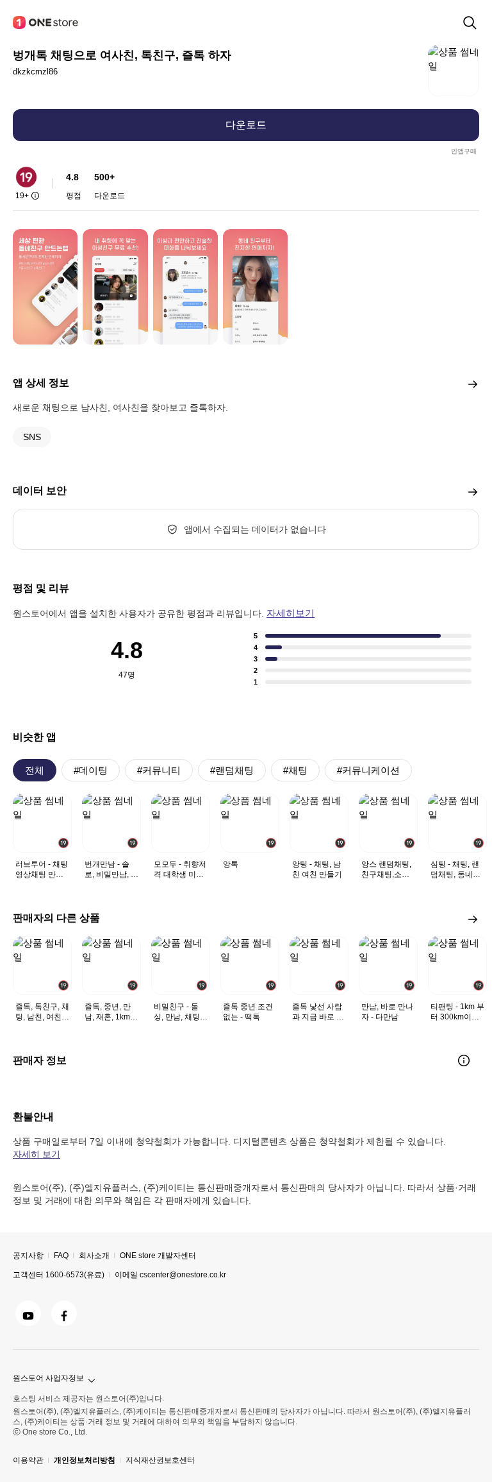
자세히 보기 (36, 1154)
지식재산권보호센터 (160, 1460)
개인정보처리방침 (84, 1460)
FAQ (61, 1255)
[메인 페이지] (46, 22)
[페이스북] (64, 1313)
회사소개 (94, 1255)
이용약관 (28, 1460)
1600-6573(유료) (74, 1274)
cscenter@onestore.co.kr (183, 1274)
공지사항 (28, 1255)
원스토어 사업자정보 (48, 1378)
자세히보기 (290, 613)
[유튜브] (28, 1313)
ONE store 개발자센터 (158, 1255)
